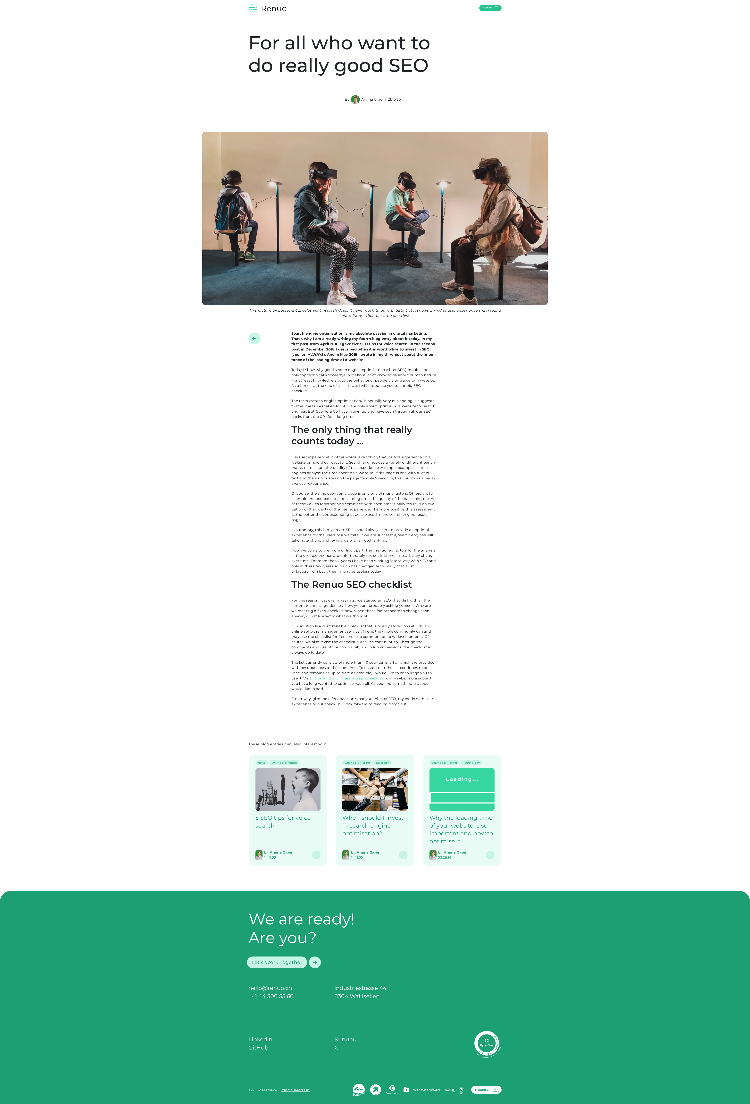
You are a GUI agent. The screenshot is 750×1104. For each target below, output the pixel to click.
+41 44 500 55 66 (270, 996)
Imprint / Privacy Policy (295, 1089)
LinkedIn (260, 1039)
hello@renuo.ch (270, 988)
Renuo (274, 8)
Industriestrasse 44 (360, 988)
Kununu (345, 1039)
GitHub (258, 1047)
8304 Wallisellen (357, 996)
